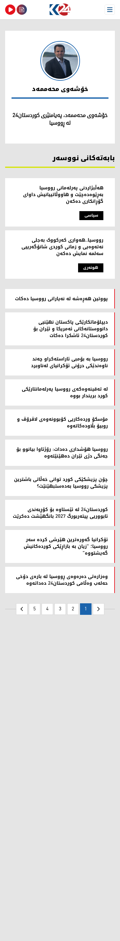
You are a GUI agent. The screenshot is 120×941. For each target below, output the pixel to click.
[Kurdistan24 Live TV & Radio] (10, 9)
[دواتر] (22, 609)
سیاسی (91, 215)
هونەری (90, 268)
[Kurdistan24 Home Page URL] (60, 10)
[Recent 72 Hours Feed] (22, 9)
